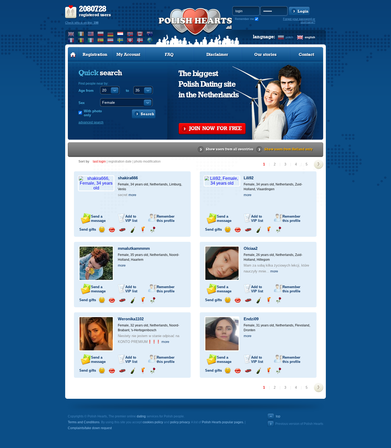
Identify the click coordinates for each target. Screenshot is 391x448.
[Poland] (100, 33)
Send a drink (143, 230)
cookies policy (153, 422)
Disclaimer (217, 54)
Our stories (265, 54)
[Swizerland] (130, 40)
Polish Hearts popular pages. (223, 422)
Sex (81, 103)
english (310, 37)
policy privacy (180, 422)
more (132, 195)
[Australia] (150, 33)
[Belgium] (81, 40)
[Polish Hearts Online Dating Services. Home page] (73, 54)
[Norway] (130, 33)
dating (141, 416)
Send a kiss (112, 230)
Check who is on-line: (81, 22)
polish (289, 37)
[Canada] (140, 33)
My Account (128, 54)
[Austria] (110, 40)
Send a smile (102, 230)
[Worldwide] (150, 40)
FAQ (169, 54)
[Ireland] (81, 33)
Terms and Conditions (83, 422)
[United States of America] (91, 33)
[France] (71, 40)
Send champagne (133, 230)
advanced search (90, 122)
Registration (95, 54)
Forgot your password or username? (299, 20)
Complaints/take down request (90, 428)
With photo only (93, 113)
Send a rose (153, 230)
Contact (306, 54)
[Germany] (110, 33)
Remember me (244, 18)
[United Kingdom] (71, 33)
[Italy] (91, 40)
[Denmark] (140, 40)
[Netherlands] (120, 33)
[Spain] (100, 40)
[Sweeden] (120, 40)
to (127, 91)
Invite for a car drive (122, 230)
